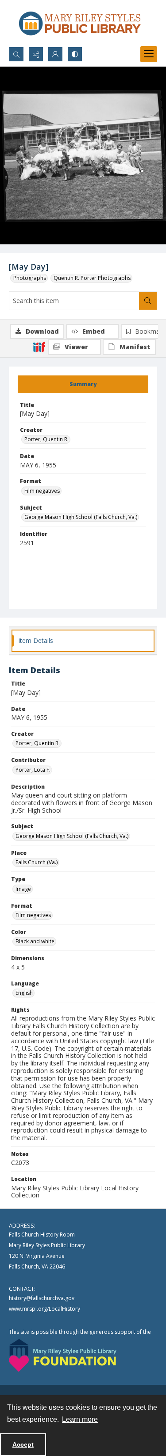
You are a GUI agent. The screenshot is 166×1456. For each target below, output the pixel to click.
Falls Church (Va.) (36, 862)
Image (23, 889)
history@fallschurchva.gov (41, 1298)
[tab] (83, 384)
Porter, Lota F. (32, 770)
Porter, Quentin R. (46, 439)
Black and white (34, 941)
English (24, 993)
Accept (23, 1444)
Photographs (29, 278)
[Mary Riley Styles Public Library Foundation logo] (62, 1355)
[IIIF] (39, 346)
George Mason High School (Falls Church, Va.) (80, 517)
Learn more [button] (80, 1419)
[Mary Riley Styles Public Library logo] (80, 23)
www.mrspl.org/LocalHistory (44, 1308)
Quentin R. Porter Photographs (92, 278)
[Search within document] (148, 301)
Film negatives (42, 491)
